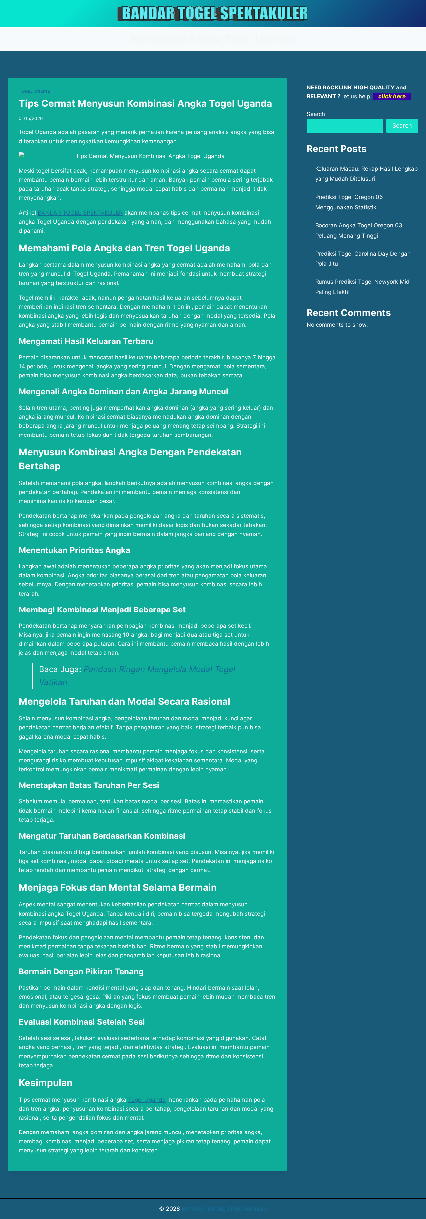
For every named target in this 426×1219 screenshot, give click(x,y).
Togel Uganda (147, 1099)
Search (316, 114)
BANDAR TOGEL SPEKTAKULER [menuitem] (80, 212)
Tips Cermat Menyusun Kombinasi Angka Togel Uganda (145, 103)
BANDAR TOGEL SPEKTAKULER (224, 1208)
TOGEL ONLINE (34, 91)
